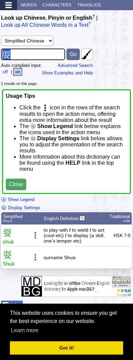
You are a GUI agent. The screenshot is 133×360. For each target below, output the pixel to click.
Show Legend (20, 199)
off (5, 71)
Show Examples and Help (67, 72)
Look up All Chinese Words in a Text (44, 25)
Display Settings (23, 207)
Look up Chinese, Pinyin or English (46, 18)
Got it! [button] (66, 347)
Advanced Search (75, 65)
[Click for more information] (76, 293)
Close (16, 184)
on (17, 71)
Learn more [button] (25, 330)
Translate (89, 5)
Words (28, 5)
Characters (57, 5)
